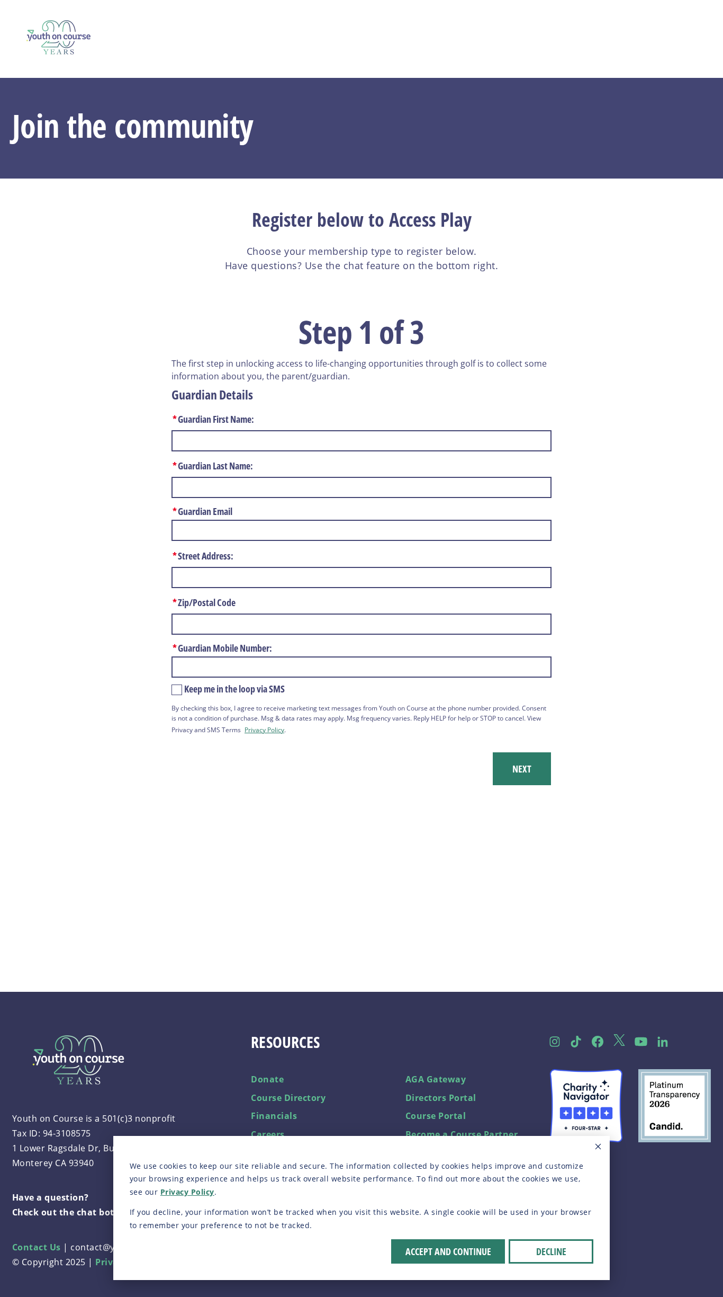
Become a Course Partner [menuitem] (461, 1134)
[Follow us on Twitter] (619, 1042)
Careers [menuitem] (268, 1134)
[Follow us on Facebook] (598, 1041)
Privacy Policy (187, 1192)
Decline (551, 1251)
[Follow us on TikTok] (576, 1041)
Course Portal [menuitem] (435, 1116)
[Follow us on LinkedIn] (662, 1041)
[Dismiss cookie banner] (598, 1147)
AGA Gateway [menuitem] (435, 1079)
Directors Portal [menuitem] (440, 1098)
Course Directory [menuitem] (288, 1098)
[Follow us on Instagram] (554, 1041)
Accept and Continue (448, 1251)
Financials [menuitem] (274, 1116)
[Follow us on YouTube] (641, 1041)
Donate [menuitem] (267, 1079)
